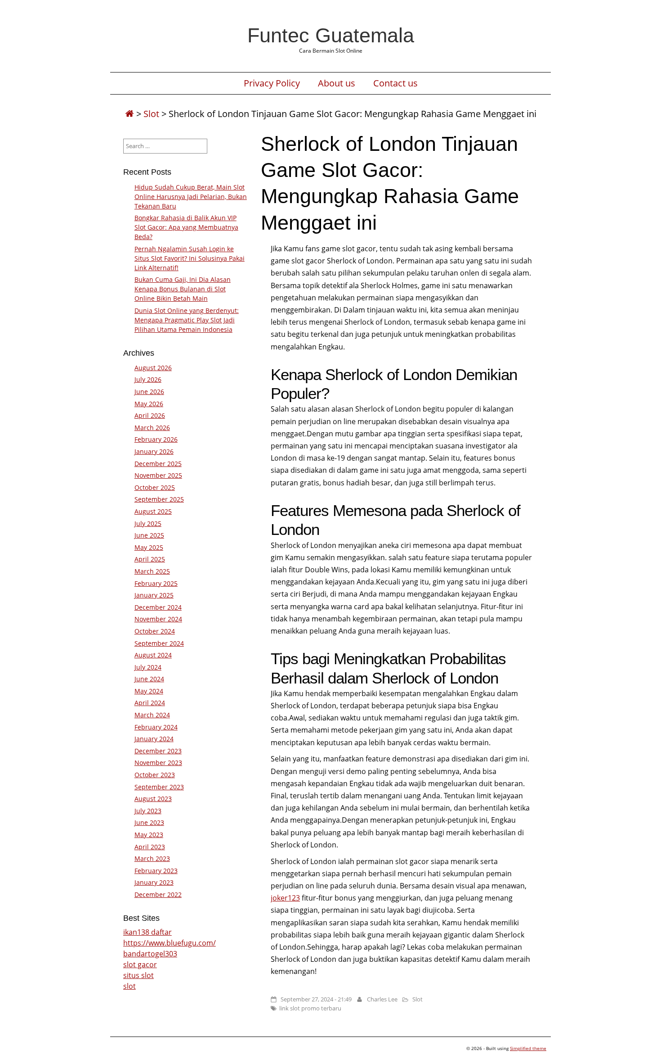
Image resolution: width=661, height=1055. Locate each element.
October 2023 (154, 774)
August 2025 (153, 511)
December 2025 (158, 463)
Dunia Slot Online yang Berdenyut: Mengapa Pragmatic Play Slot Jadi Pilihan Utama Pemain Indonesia (186, 320)
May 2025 (148, 547)
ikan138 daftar (147, 932)
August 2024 (153, 655)
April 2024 (149, 702)
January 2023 (154, 882)
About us (336, 83)
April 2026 (149, 415)
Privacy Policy (272, 83)
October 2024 (154, 631)
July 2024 (147, 667)
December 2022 (158, 894)
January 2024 (154, 738)
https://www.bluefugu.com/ (169, 943)
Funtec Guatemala (330, 35)
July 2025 (147, 523)
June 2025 (149, 535)
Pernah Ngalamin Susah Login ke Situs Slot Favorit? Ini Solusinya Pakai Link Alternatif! (189, 258)
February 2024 (156, 727)
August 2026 (153, 367)
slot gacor (140, 964)
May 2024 (148, 691)
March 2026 (152, 427)
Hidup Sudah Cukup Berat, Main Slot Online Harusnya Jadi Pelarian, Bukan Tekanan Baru (190, 196)
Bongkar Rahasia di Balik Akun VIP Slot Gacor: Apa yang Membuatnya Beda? (186, 227)
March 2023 (152, 858)
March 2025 (152, 571)
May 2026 (148, 403)
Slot (151, 114)
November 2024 (158, 619)
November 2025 (158, 475)
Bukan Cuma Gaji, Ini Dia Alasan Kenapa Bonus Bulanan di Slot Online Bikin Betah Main (182, 289)
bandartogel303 (150, 954)
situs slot (138, 975)
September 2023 (159, 787)
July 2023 (147, 810)
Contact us (395, 83)
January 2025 (154, 595)
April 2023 (149, 846)
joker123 (285, 898)
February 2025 (156, 583)
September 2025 (159, 499)
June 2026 (149, 391)
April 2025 (149, 559)
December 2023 (158, 751)
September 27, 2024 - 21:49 (316, 999)
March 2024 (152, 715)
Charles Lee (382, 999)
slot (129, 986)
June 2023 (149, 822)
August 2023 (153, 798)
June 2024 (149, 679)
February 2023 (156, 870)
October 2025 (154, 487)
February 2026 (156, 439)
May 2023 (148, 834)
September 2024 (159, 643)
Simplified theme (528, 1048)
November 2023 (158, 762)
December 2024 (158, 607)
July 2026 (147, 379)
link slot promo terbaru (310, 1008)
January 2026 (154, 451)
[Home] (129, 114)
